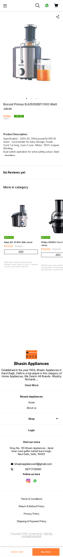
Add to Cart (17, 552)
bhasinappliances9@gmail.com (33, 463)
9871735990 (33, 469)
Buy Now (45, 552)
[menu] (5, 6)
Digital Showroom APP (37, 535)
